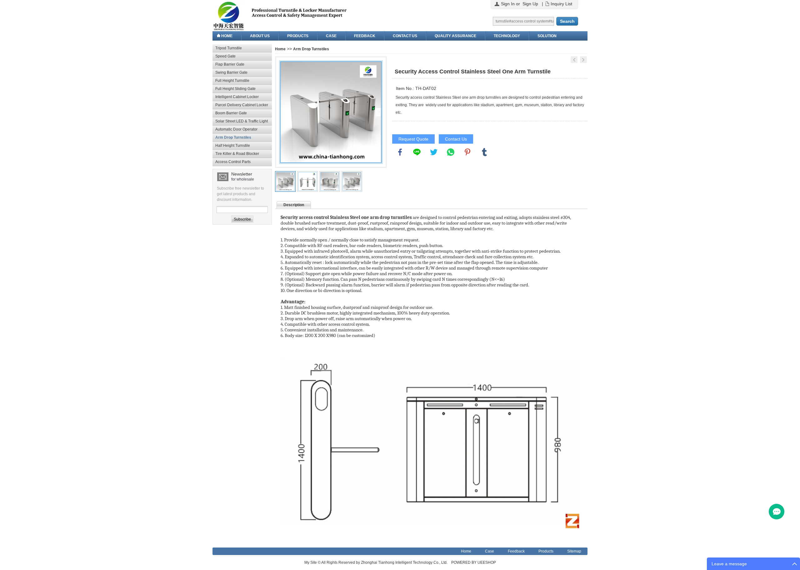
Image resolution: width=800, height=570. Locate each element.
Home (226, 36)
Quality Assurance (455, 36)
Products (297, 36)
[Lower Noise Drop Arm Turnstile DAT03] (574, 59)
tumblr (484, 152)
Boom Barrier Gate (231, 113)
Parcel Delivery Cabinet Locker (241, 105)
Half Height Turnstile (232, 145)
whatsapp (450, 152)
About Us (260, 36)
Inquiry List (561, 3)
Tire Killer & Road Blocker (237, 153)
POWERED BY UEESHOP (473, 562)
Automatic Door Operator (236, 129)
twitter (433, 152)
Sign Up (530, 3)
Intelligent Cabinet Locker (237, 97)
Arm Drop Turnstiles (233, 137)
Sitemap (574, 551)
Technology (507, 36)
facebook (400, 152)
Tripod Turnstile (228, 48)
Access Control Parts (233, 162)
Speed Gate (225, 56)
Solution (547, 36)
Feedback (364, 36)
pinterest (467, 152)
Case (331, 36)
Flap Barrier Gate (229, 64)
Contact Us (456, 138)
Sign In (508, 3)
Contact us (405, 36)
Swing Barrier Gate (231, 72)
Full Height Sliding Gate (235, 89)
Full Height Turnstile (232, 80)
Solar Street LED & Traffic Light (241, 121)
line (417, 152)
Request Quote (413, 138)
